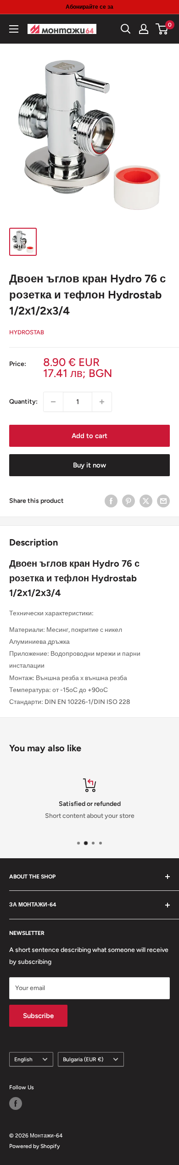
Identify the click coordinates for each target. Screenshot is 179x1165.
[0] (162, 28)
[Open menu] (13, 29)
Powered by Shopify (34, 1146)
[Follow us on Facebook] (15, 1103)
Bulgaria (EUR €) (83, 1059)
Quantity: (23, 401)
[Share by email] (163, 501)
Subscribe (38, 1016)
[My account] (143, 29)
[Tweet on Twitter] (146, 501)
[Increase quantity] (102, 401)
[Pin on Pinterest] (128, 501)
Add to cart (89, 436)
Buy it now (89, 465)
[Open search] (126, 29)
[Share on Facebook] (111, 501)
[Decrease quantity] (53, 401)
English (23, 1059)
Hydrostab (26, 332)
